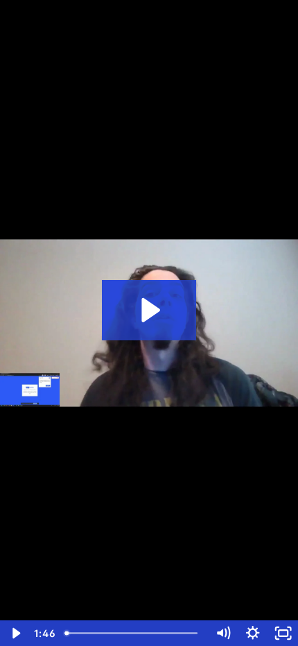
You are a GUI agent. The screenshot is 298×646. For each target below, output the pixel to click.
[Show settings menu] (253, 633)
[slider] (134, 633)
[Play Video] (15, 633)
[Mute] (223, 633)
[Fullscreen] (283, 633)
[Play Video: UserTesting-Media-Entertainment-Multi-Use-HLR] (148, 310)
